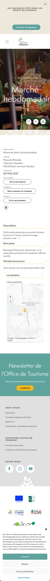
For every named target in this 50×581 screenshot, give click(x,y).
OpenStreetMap (21, 338)
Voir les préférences (25, 571)
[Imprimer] (43, 121)
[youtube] (31, 469)
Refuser (25, 564)
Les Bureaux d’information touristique (21, 450)
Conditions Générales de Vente (18, 417)
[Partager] (36, 121)
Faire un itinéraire (14, 282)
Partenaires (10, 413)
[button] (46, 529)
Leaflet (11, 338)
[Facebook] (6, 207)
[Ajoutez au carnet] (28, 121)
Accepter (25, 557)
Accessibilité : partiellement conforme (21, 426)
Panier (43, 43)
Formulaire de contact (14, 445)
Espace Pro (10, 422)
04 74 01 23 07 (10, 173)
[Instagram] (20, 469)
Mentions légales (23, 577)
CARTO (10, 340)
